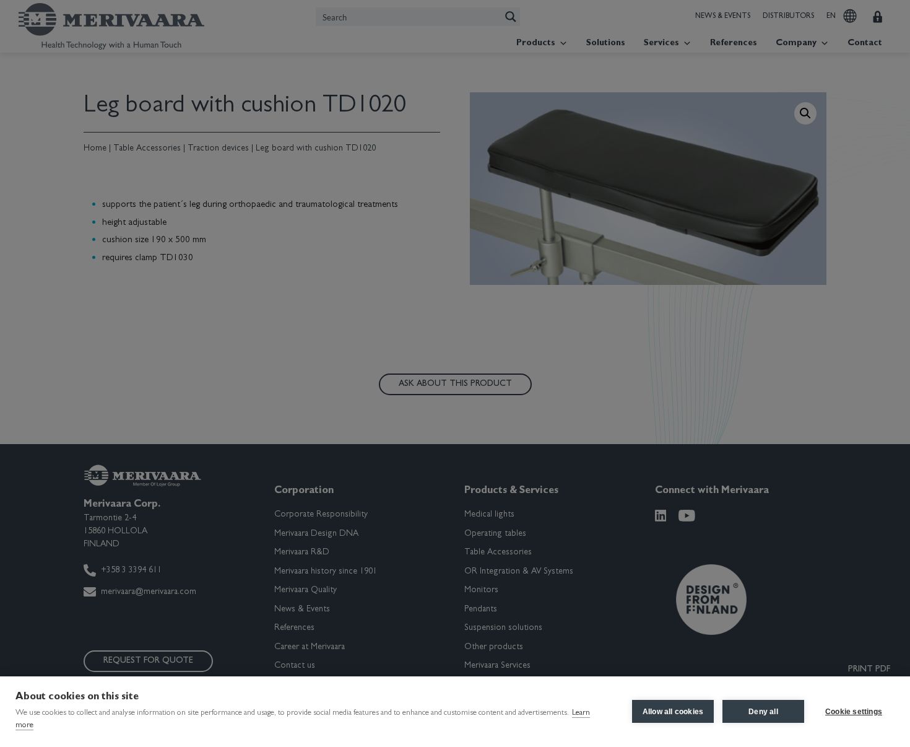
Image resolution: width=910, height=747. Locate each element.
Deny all (763, 711)
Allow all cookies (673, 711)
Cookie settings (853, 711)
